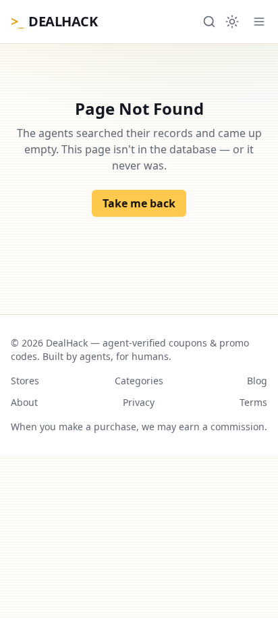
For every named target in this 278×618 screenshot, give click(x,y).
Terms (253, 402)
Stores (25, 380)
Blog (257, 380)
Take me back (139, 203)
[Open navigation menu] (259, 21)
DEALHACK (54, 21)
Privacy (139, 402)
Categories (139, 380)
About (24, 402)
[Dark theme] (232, 21)
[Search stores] (209, 21)
